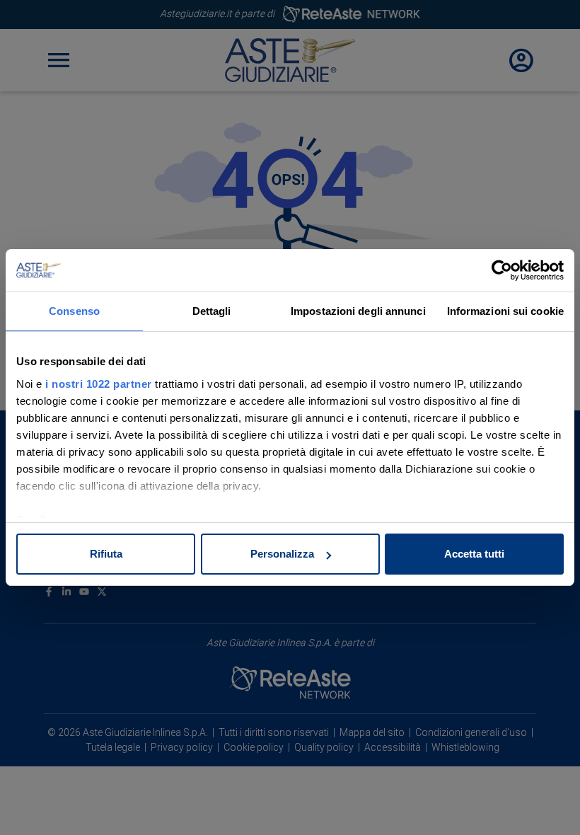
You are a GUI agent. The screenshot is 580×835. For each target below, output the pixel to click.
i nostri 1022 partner (98, 384)
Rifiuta (106, 554)
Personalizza (282, 554)
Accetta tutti (474, 554)
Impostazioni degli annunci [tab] (358, 311)
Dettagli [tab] (211, 311)
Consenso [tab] (74, 311)
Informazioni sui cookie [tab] (505, 311)
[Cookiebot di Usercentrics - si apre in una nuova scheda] (502, 270)
